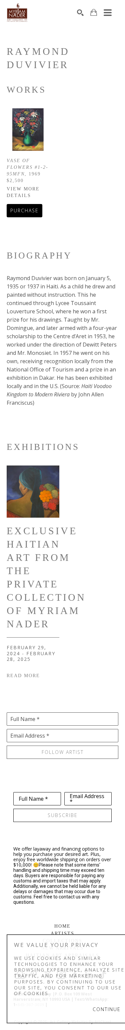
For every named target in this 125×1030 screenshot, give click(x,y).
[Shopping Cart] (93, 12)
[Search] (80, 12)
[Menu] (108, 12)
